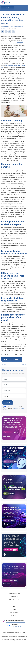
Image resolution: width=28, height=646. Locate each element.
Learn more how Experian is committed (15, 622)
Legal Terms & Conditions (14, 593)
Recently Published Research (12, 359)
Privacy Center (14, 596)
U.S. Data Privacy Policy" (14, 599)
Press (14, 606)
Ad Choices (14, 603)
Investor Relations (14, 612)
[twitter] (6, 31)
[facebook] (2, 31)
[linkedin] (9, 31)
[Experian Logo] (6, 2)
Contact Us (14, 615)
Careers (14, 609)
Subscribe (7, 402)
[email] (13, 31)
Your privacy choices (16, 626)
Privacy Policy (15, 408)
